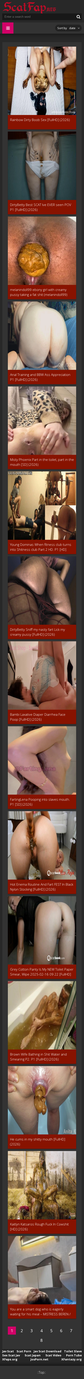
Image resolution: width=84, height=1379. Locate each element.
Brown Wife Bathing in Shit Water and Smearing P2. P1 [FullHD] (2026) (38, 1056)
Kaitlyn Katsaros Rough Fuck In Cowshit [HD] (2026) (39, 1226)
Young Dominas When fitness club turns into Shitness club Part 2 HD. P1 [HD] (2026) (40, 547)
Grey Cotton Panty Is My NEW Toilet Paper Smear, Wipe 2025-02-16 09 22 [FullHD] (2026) (41, 972)
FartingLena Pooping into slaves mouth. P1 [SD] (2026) (40, 802)
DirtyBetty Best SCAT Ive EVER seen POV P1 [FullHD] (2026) (40, 207)
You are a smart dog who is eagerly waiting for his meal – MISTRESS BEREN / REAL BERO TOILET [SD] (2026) (40, 1311)
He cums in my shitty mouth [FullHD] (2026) (37, 1141)
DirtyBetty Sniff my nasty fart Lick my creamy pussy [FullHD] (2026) (37, 632)
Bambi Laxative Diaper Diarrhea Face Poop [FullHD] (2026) (37, 717)
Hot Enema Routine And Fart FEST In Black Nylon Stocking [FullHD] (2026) (41, 886)
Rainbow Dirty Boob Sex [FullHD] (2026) (40, 119)
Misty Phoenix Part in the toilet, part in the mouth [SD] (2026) (42, 462)
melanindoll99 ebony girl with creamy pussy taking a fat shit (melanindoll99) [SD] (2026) (38, 292)
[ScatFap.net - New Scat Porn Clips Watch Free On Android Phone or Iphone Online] (29, 6)
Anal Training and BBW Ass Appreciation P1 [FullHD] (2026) (40, 377)
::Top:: (41, 1372)
